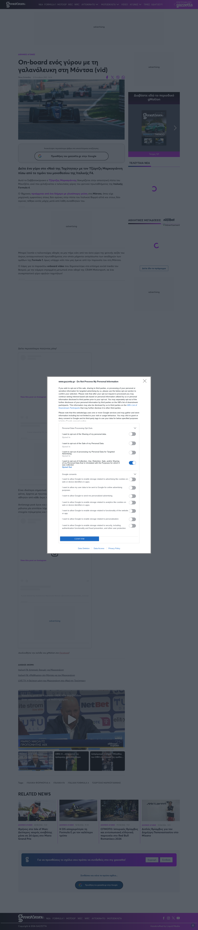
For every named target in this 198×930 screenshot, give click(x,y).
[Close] (145, 381)
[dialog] (99, 465)
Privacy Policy (114, 548)
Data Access (99, 548)
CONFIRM (80, 539)
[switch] (132, 434)
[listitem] (99, 428)
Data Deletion (84, 548)
